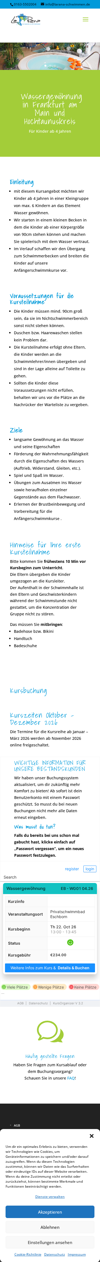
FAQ (71, 1078)
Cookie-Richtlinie (27, 1254)
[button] (91, 1136)
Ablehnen (50, 1227)
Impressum (77, 1254)
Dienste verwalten (50, 1196)
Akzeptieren (50, 1212)
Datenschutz (54, 1254)
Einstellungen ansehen (50, 1242)
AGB (17, 1125)
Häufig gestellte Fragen (50, 1056)
